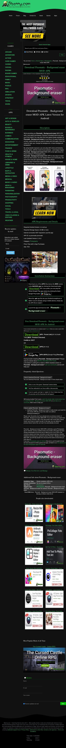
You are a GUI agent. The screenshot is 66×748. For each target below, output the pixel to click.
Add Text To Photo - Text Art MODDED (55, 547)
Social (41, 15)
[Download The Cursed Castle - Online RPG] (44, 659)
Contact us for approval (50, 730)
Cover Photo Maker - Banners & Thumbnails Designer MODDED (34, 590)
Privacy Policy (25, 730)
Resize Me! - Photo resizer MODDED (34, 504)
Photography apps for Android (38, 441)
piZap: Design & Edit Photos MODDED (55, 504)
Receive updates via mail (32, 704)
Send (63, 703)
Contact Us (33, 15)
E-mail (25, 688)
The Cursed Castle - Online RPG (44, 646)
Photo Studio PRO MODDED (34, 568)
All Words (38, 51)
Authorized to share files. (36, 730)
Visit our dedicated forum (34, 331)
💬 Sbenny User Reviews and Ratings (35, 471)
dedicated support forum (14, 730)
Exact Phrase (29, 51)
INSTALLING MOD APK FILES (46, 361)
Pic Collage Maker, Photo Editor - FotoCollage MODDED (55, 611)
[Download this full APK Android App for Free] (31, 334)
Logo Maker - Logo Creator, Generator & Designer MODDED (55, 590)
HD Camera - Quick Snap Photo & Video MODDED (34, 611)
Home (10, 15)
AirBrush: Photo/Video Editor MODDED (34, 525)
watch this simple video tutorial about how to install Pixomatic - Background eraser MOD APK (44, 400)
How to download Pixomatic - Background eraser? (38, 377)
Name (25, 681)
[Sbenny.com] (16, 4)
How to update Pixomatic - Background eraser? (37, 408)
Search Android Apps (44, 44)
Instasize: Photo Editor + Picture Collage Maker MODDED (55, 568)
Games (48, 15)
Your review (26, 695)
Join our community (51, 365)
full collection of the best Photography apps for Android (45, 443)
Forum (18, 15)
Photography (34, 241)
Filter (62, 55)
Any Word (45, 51)
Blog (24, 15)
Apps (55, 15)
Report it (48, 329)
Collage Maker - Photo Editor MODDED (34, 547)
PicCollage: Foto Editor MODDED (55, 525)
